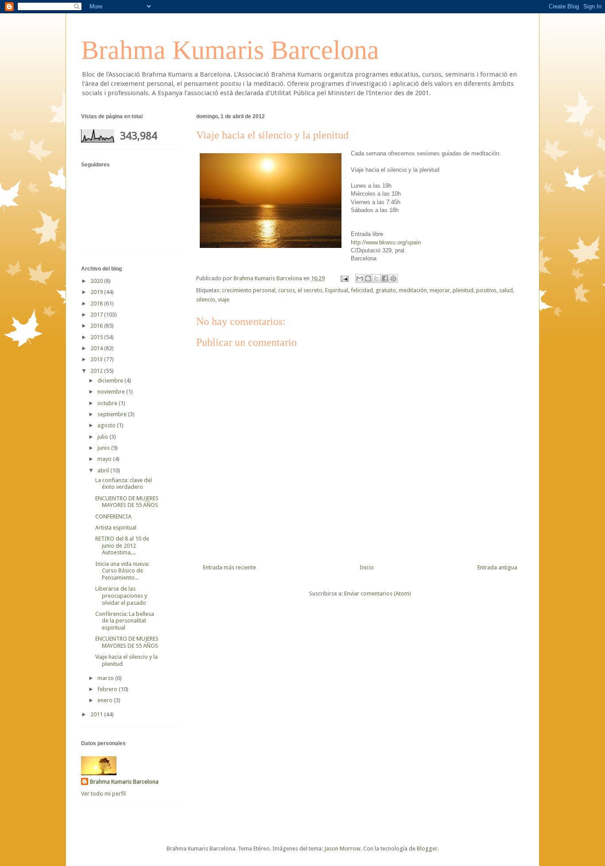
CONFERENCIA (113, 516)
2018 (97, 303)
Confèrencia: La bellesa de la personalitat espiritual (124, 621)
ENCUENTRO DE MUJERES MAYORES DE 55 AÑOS (127, 502)
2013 (97, 359)
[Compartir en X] (376, 278)
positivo (486, 290)
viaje (223, 299)
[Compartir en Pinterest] (393, 278)
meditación (413, 290)
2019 (97, 292)
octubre (108, 403)
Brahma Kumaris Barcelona (230, 50)
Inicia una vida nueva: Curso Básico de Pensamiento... (122, 571)
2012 (97, 370)
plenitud (463, 290)
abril (103, 470)
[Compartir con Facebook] (384, 278)
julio (103, 436)
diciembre (110, 380)
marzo (106, 678)
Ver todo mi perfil (103, 793)
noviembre (111, 391)
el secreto (310, 290)
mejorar (440, 290)
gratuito (386, 290)
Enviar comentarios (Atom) (377, 593)
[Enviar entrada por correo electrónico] (343, 278)
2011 (97, 714)
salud (506, 290)
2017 (97, 314)
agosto (107, 425)
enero (105, 700)
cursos (286, 290)
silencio (205, 299)
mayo (105, 459)
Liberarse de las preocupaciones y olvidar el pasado (121, 595)
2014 (97, 348)
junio (104, 448)
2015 (97, 337)
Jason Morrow (342, 848)
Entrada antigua (497, 567)
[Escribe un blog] (368, 278)
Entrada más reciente (229, 567)
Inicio (367, 567)
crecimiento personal (248, 290)
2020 (97, 281)
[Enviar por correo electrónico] (359, 278)
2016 (97, 325)
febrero (108, 689)
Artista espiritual (115, 527)
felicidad (362, 290)
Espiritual (336, 290)
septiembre (112, 414)
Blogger (427, 848)
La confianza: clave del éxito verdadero (123, 484)
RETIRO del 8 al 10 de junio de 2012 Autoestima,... (122, 545)
